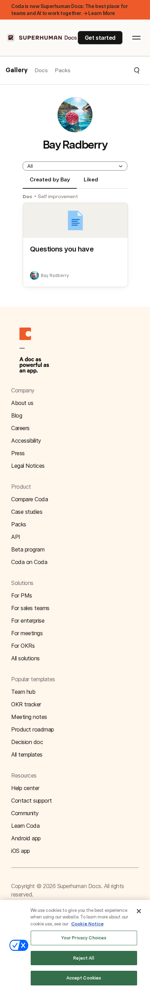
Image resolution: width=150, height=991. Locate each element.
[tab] (50, 182)
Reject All (83, 958)
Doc (27, 196)
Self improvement (58, 196)
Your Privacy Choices (84, 937)
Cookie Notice (87, 923)
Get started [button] (100, 37)
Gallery (17, 70)
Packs (62, 70)
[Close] (139, 911)
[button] (105, 70)
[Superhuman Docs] (42, 37)
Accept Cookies (84, 978)
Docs (41, 70)
